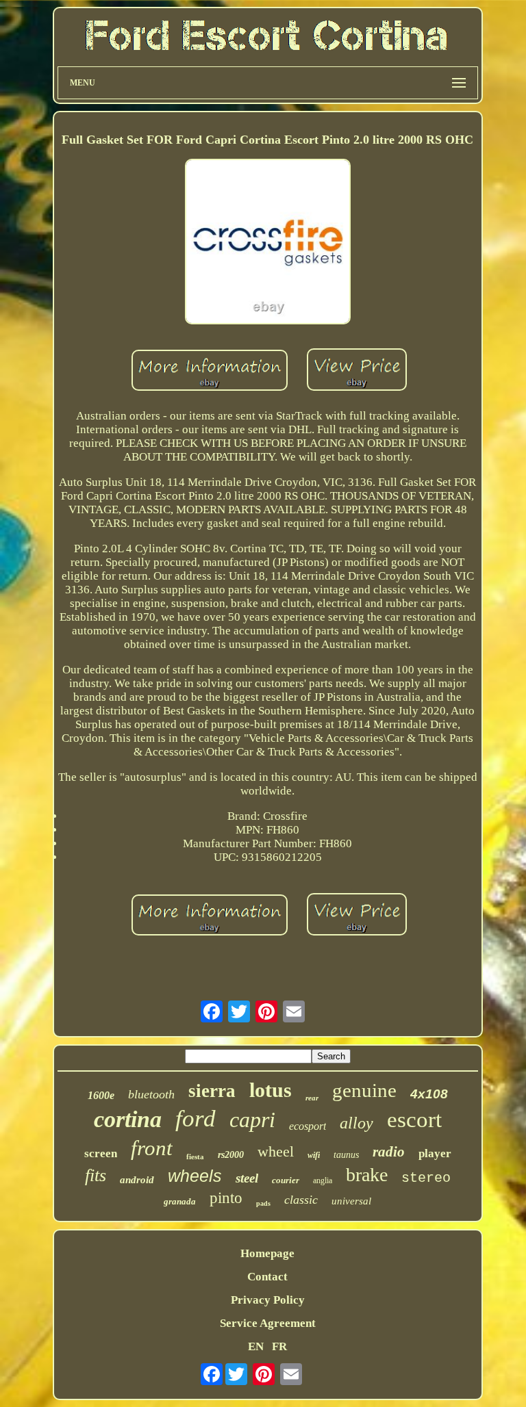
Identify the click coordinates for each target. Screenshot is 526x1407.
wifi (314, 1155)
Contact (267, 1276)
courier (285, 1180)
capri (252, 1119)
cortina (128, 1119)
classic (301, 1199)
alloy (356, 1123)
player (434, 1153)
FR (279, 1346)
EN (256, 1346)
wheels (195, 1175)
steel (247, 1178)
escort (414, 1119)
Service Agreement (268, 1323)
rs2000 (231, 1155)
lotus (270, 1090)
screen (100, 1153)
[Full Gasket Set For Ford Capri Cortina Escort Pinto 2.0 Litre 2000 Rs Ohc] (267, 243)
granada (180, 1201)
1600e (101, 1095)
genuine (364, 1090)
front (152, 1148)
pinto (226, 1197)
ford (195, 1118)
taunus (346, 1155)
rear (311, 1098)
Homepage (267, 1253)
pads (263, 1203)
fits (95, 1175)
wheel (276, 1151)
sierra (212, 1091)
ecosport (307, 1126)
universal (351, 1201)
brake (367, 1174)
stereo (426, 1178)
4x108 (429, 1094)
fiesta (195, 1156)
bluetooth (151, 1094)
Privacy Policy (268, 1299)
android (137, 1179)
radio (389, 1152)
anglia (322, 1180)
